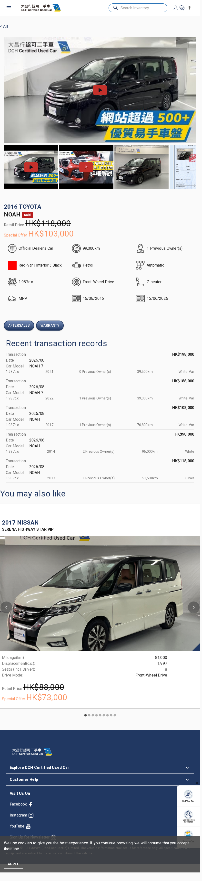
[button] (100, 768)
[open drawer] (9, 8)
